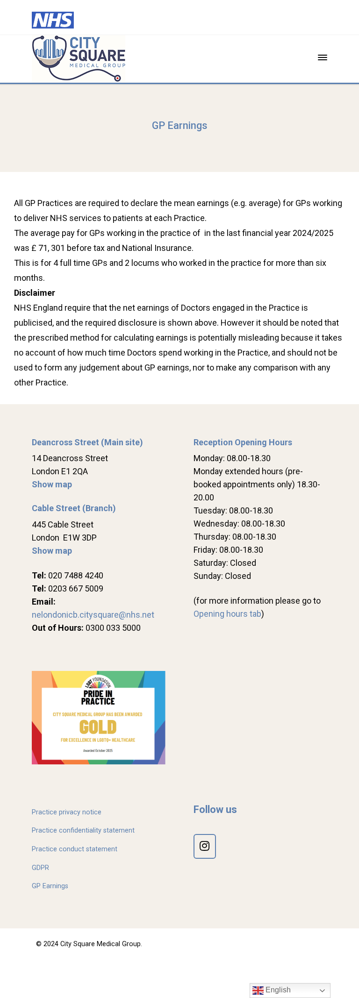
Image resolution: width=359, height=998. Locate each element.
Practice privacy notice (66, 812)
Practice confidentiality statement (83, 830)
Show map (52, 484)
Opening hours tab (227, 614)
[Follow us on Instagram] (205, 846)
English (277, 990)
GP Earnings (50, 886)
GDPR (40, 868)
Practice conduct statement (74, 849)
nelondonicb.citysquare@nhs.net (93, 615)
